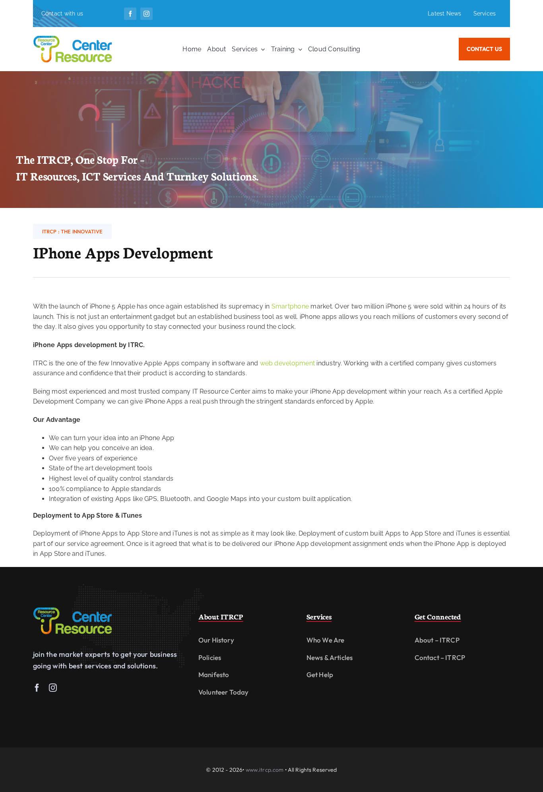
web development (287, 363)
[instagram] (146, 14)
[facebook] (130, 14)
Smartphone (290, 306)
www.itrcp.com (265, 769)
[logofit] (72, 609)
